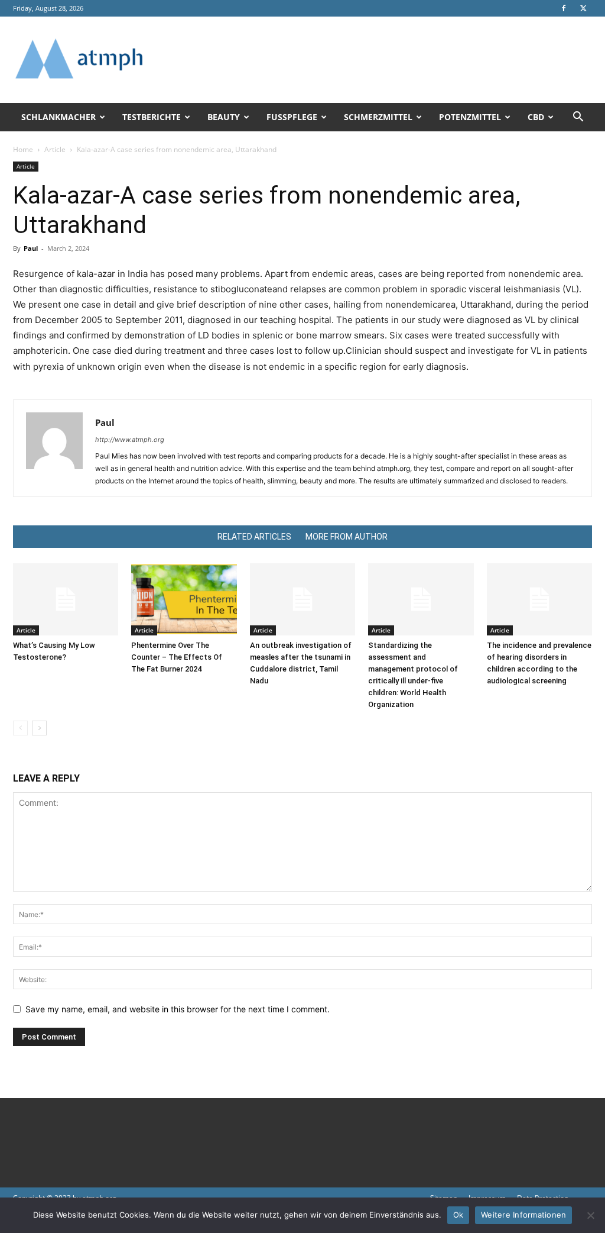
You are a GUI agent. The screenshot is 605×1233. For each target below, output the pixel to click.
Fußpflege (291, 116)
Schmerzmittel (378, 116)
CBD (536, 116)
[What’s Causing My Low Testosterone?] (65, 599)
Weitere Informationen (523, 1214)
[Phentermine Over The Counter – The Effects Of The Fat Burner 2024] (183, 599)
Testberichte (151, 116)
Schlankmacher (58, 116)
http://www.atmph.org (129, 439)
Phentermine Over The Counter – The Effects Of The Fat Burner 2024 (176, 657)
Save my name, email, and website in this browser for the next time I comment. (177, 1009)
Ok (458, 1214)
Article (55, 149)
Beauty (223, 116)
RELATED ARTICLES (254, 536)
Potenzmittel (470, 116)
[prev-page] (20, 728)
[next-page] (39, 728)
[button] (578, 118)
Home (23, 149)
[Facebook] (564, 8)
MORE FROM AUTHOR (346, 536)
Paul (31, 248)
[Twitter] (583, 8)
